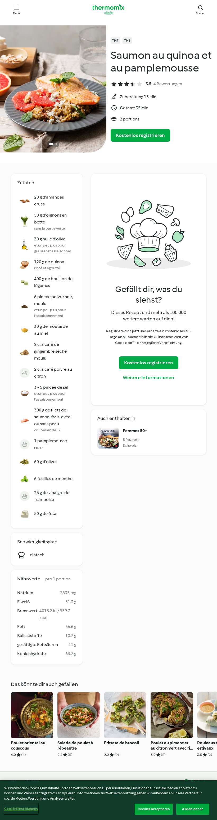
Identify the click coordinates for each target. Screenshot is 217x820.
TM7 (115, 40)
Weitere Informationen (148, 377)
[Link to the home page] (108, 9)
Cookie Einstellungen (21, 809)
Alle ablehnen (193, 809)
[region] (108, 800)
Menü (16, 13)
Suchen (200, 13)
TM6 (127, 40)
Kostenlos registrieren (140, 135)
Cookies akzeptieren (154, 809)
